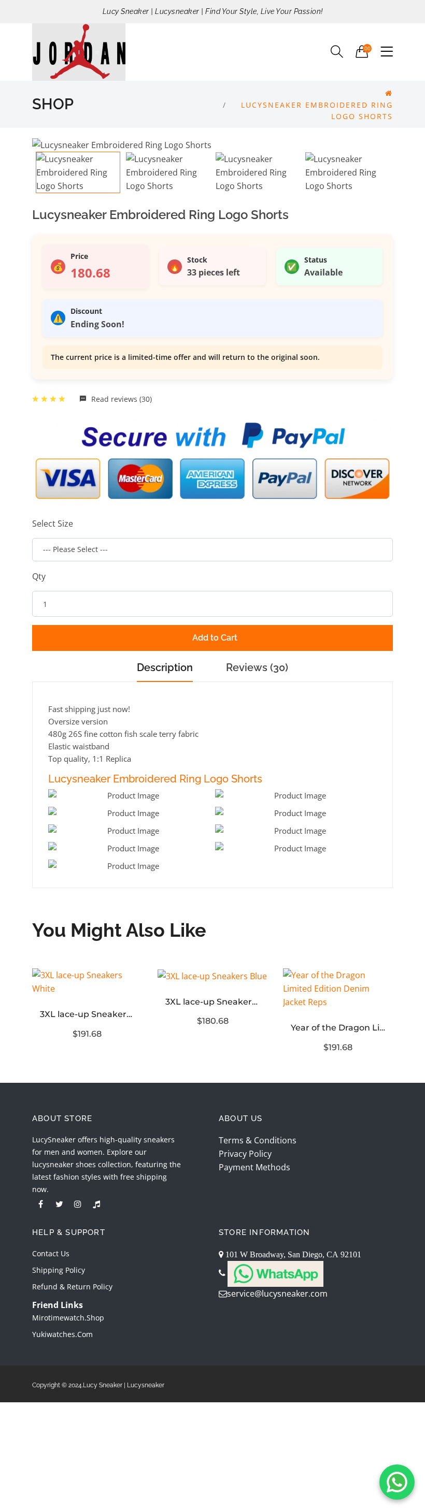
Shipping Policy (58, 1270)
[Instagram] (77, 1204)
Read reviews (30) (120, 399)
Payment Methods (254, 1167)
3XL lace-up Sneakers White (87, 1014)
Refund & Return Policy (72, 1286)
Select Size (52, 523)
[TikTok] (96, 1204)
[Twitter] (59, 1204)
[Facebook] (40, 1204)
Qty (39, 576)
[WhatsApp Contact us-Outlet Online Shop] (397, 1482)
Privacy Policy (245, 1153)
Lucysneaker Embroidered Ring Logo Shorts (155, 779)
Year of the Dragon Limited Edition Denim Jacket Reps (338, 1028)
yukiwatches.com (62, 1334)
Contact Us (50, 1253)
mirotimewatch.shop (68, 1318)
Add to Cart (214, 638)
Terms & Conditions (257, 1140)
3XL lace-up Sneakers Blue (212, 1002)
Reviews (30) (257, 667)
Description (165, 667)
